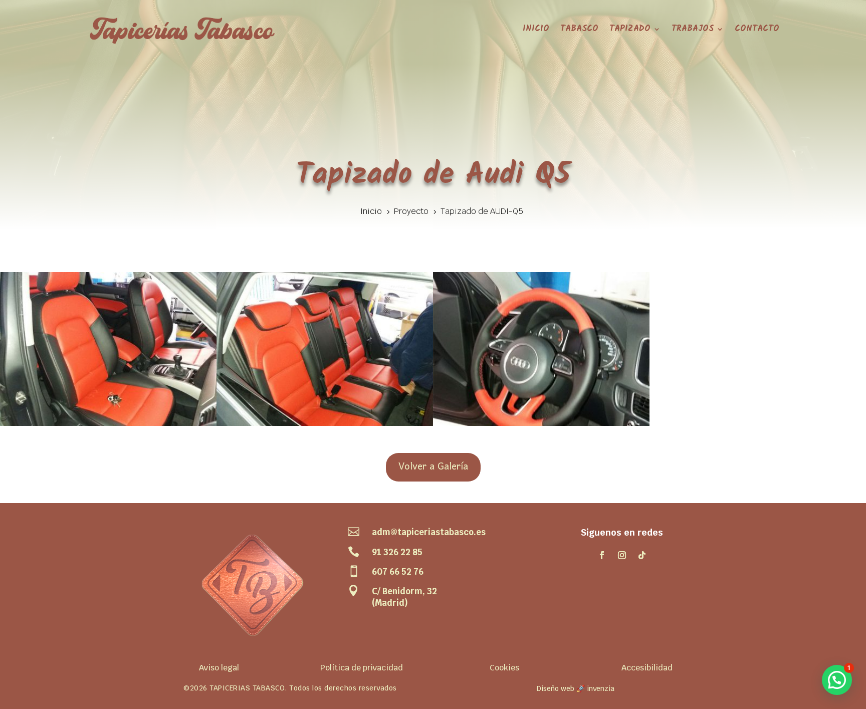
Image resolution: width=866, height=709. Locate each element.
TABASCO (579, 29)
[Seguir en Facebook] (602, 555)
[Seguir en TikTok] (642, 555)
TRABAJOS (693, 29)
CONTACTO (757, 29)
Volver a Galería (433, 467)
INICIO (536, 29)
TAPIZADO (630, 29)
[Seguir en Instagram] (622, 555)
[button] (837, 680)
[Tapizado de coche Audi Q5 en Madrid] (108, 425)
